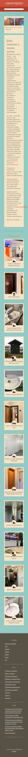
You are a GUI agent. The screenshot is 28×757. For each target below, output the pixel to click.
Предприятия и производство (12, 681)
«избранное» (14, 164)
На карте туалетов (12, 179)
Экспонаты (7, 698)
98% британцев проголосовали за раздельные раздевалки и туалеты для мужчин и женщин (14, 721)
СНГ (6, 660)
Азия (6, 646)
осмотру (20, 140)
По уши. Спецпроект (10, 733)
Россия (7, 657)
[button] (22, 24)
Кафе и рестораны (10, 673)
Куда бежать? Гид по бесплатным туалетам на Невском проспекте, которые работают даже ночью (13, 710)
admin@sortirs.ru (17, 216)
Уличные (7, 695)
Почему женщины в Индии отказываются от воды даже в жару (14, 716)
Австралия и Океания (10, 643)
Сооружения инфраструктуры (12, 687)
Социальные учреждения (11, 690)
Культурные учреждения (11, 676)
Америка (7, 649)
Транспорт (7, 692)
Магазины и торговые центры (12, 679)
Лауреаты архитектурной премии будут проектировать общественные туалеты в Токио (14, 728)
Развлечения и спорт (10, 684)
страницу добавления (21, 207)
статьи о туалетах (12, 171)
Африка (7, 652)
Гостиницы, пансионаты (11, 671)
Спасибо (14, 751)
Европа (7, 654)
